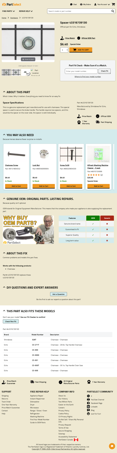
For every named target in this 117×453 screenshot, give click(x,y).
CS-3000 (35, 355)
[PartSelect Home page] (11, 4)
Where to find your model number (88, 76)
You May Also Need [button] (20, 135)
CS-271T (35, 344)
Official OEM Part (88, 38)
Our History (63, 398)
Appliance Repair (36, 395)
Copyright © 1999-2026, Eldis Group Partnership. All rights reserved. (58, 449)
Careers (61, 407)
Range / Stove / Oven (38, 410)
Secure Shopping (65, 430)
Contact (5, 410)
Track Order (6, 401)
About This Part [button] (18, 92)
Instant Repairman (37, 398)
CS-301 (35, 360)
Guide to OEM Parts (37, 422)
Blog (92, 410)
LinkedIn (94, 406)
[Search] (112, 11)
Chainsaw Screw (11, 165)
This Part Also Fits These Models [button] (31, 311)
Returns (5, 398)
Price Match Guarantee (11, 407)
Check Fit (104, 71)
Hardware (14, 18)
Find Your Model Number (39, 419)
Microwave (34, 407)
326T (34, 339)
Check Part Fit (10, 321)
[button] (9, 11)
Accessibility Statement (67, 436)
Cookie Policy (63, 413)
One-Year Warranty (9, 404)
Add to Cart (83, 49)
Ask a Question (59, 294)
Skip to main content (58, 14)
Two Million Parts (65, 401)
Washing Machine (37, 416)
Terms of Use (63, 427)
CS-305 (35, 370)
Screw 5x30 (64, 165)
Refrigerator (35, 413)
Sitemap (61, 433)
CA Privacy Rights (65, 416)
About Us (62, 395)
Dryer (32, 404)
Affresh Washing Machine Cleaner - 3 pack (97, 166)
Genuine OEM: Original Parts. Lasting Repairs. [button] (40, 199)
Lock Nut (36, 165)
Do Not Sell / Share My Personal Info (71, 420)
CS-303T (35, 365)
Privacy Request (64, 424)
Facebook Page (96, 403)
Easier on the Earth (66, 404)
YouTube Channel (97, 399)
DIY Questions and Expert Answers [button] (32, 287)
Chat (75, 4)
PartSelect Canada (65, 439)
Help (3, 413)
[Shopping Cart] (113, 4)
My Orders (87, 4)
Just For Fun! (96, 413)
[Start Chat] (112, 446)
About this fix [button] (17, 253)
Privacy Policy (63, 410)
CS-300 (35, 350)
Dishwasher (34, 401)
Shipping (5, 395)
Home (4, 18)
